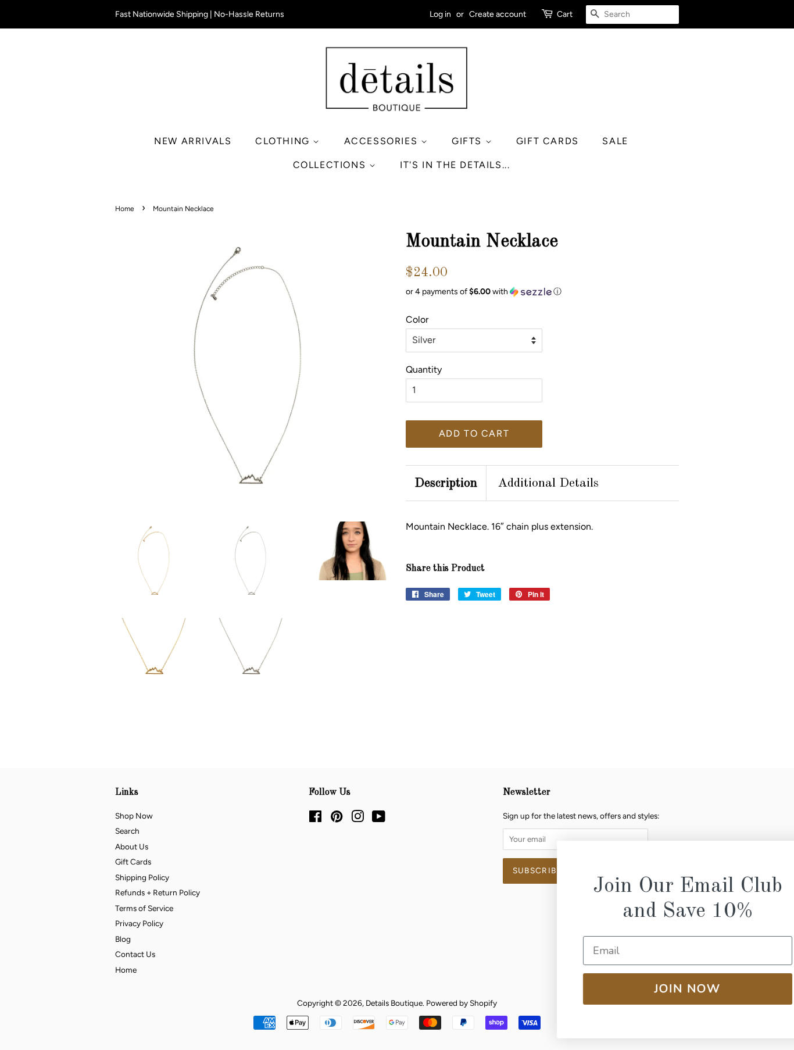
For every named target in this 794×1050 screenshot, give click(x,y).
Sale (615, 141)
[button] (542, 292)
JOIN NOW (652, 989)
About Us (131, 846)
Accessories (382, 141)
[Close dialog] (766, 857)
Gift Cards (547, 141)
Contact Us (135, 954)
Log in (440, 14)
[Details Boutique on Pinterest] (336, 818)
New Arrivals (192, 141)
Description (445, 483)
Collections (331, 164)
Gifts (468, 141)
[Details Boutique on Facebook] (315, 818)
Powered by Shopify (461, 1003)
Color (417, 319)
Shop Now (134, 815)
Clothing (284, 141)
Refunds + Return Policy (157, 892)
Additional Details (548, 483)
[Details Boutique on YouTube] (378, 818)
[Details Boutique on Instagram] (357, 818)
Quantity (424, 369)
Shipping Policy (142, 877)
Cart (565, 14)
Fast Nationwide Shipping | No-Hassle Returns (199, 14)
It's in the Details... (455, 164)
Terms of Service (144, 908)
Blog (123, 939)
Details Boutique (394, 1003)
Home (124, 209)
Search (127, 830)
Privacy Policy (139, 923)
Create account (497, 14)
